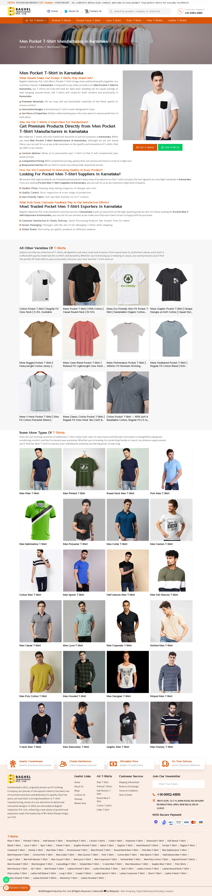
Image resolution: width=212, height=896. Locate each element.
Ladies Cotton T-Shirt (148, 868)
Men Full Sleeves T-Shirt (164, 594)
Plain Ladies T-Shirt (17, 873)
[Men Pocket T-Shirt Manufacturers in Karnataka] (158, 105)
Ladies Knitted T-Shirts (44, 878)
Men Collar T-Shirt (117, 544)
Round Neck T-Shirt (88, 20)
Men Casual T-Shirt (30, 645)
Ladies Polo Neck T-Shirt (105, 868)
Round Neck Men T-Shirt (120, 493)
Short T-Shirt (154, 873)
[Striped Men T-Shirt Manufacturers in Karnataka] (171, 672)
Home (54, 11)
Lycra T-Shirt (30, 845)
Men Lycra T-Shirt (73, 645)
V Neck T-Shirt (63, 845)
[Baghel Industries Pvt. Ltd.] (19, 11)
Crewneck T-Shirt (16, 850)
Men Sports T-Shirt (73, 594)
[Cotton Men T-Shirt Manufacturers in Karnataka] (40, 570)
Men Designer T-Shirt (119, 696)
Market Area (80, 803)
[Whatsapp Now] (6, 880)
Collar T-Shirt (103, 809)
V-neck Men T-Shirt (30, 747)
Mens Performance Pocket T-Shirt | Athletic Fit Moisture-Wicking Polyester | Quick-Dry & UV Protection (126, 364)
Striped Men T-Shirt (161, 696)
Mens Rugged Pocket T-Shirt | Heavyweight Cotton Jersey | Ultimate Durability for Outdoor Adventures (37, 364)
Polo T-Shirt (133, 20)
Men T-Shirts (154, 20)
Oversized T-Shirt (155, 840)
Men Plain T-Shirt (29, 493)
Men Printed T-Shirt (74, 493)
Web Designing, (128, 891)
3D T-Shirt (36, 868)
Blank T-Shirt (14, 845)
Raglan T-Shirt (187, 845)
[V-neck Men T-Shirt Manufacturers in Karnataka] (40, 723)
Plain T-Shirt (102, 782)
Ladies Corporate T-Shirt (132, 873)
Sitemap (78, 799)
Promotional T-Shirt (77, 850)
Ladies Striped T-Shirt (18, 878)
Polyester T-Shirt (134, 840)
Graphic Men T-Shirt (118, 747)
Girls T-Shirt (127, 868)
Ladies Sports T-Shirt (105, 873)
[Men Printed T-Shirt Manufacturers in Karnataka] (84, 469)
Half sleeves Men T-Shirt (121, 594)
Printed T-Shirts (61, 20)
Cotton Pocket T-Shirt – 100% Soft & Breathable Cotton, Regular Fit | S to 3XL (127, 418)
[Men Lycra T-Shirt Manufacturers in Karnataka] (84, 621)
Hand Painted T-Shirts (147, 845)
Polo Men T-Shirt (159, 493)
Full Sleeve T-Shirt (176, 840)
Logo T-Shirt (13, 859)
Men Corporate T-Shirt (119, 645)
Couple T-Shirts (83, 873)
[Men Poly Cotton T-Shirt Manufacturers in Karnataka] (40, 672)
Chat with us (172, 147)
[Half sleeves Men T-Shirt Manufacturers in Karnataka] (128, 570)
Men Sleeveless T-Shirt (76, 747)
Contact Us (95, 11)
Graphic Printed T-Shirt (85, 845)
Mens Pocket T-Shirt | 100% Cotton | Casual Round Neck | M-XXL (83, 310)
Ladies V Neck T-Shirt (175, 873)
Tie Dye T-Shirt (169, 845)
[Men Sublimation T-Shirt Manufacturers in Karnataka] (40, 520)
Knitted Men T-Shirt (161, 645)
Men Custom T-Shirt (161, 544)
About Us (74, 11)
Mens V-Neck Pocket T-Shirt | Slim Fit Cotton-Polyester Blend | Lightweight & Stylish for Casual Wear (40, 418)
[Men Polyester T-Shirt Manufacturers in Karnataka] (84, 520)
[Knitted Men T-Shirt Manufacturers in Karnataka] (171, 621)
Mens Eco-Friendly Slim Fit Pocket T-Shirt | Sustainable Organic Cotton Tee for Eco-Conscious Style (128, 310)
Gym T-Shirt (113, 20)
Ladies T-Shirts (177, 20)
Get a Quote (147, 147)
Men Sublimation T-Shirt (33, 544)
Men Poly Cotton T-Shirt (33, 696)
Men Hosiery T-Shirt (161, 747)
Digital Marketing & (145, 891)
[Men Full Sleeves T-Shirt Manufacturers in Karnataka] (171, 570)
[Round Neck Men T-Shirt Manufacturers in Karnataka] (128, 469)
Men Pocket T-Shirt (54, 868)
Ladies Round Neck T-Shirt (175, 868)
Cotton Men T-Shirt (30, 594)
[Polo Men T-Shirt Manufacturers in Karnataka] (171, 469)
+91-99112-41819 (194, 13)
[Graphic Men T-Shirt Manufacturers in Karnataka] (128, 723)
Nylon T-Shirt (107, 845)
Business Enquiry (18, 887)
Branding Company (164, 891)
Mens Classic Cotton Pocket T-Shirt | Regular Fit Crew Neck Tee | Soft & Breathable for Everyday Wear (84, 418)
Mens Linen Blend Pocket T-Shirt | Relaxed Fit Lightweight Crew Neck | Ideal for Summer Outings (83, 364)
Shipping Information (129, 782)
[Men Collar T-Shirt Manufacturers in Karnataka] (128, 520)
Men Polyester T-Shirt (75, 544)
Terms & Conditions (128, 790)
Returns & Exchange (129, 786)
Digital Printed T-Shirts (183, 859)
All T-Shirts (36, 20)
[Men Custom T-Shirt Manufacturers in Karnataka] (171, 520)
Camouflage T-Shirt (66, 864)
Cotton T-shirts (104, 805)
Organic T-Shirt (125, 845)
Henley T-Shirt (35, 850)
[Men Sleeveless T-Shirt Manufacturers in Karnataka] (84, 723)
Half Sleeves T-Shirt (104, 792)
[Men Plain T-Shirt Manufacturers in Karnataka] (40, 469)
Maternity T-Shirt (68, 878)
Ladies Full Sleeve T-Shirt (43, 873)
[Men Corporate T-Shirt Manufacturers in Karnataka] (128, 621)
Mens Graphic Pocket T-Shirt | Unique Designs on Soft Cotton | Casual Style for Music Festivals (171, 310)
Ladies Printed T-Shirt (78, 868)
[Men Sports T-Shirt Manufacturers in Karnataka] (84, 570)
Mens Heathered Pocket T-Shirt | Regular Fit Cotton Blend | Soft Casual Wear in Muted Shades (168, 364)
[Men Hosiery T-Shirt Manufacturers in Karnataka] (171, 723)
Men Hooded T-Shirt (74, 696)
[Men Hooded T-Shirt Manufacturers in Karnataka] (84, 672)
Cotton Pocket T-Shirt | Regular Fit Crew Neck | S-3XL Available (39, 310)
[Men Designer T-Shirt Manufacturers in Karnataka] (128, 672)
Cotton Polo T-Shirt (43, 854)
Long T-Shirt (65, 873)
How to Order (125, 795)
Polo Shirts (180, 864)
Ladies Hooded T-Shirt (92, 878)
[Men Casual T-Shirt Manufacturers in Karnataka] (40, 621)
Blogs (77, 790)
